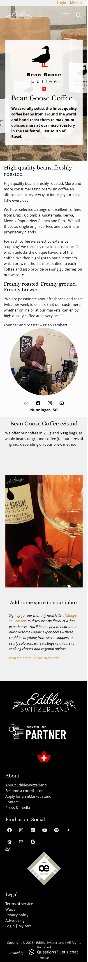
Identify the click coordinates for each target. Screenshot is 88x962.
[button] (53, 952)
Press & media (17, 807)
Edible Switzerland (50, 942)
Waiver (11, 909)
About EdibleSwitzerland (26, 785)
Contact (12, 801)
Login (61, 2)
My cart (76, 2)
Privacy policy (16, 914)
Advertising (15, 920)
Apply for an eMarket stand (28, 796)
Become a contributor (24, 790)
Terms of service (19, 903)
